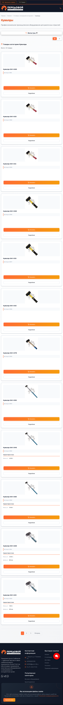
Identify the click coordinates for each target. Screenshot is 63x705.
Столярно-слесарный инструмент (23, 16)
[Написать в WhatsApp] (2, 677)
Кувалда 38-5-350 (10, 400)
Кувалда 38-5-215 (9, 595)
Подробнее (31, 93)
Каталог (9, 16)
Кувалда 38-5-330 (10, 497)
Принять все (9, 700)
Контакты (47, 665)
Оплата (47, 663)
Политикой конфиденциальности (48, 696)
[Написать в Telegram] (5, 677)
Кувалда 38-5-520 (10, 211)
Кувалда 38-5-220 (10, 546)
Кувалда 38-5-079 (10, 353)
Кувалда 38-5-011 (9, 164)
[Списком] (59, 38)
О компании (48, 657)
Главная (3, 16)
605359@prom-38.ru (32, 664)
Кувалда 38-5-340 (10, 447)
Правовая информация (51, 668)
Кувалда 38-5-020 (10, 69)
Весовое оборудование (32, 679)
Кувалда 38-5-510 (9, 306)
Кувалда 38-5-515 (9, 258)
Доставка (47, 660)
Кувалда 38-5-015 (9, 116)
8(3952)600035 (31, 661)
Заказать (32, 88)
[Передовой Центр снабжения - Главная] (12, 8)
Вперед (37, 633)
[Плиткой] (55, 38)
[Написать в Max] (8, 677)
